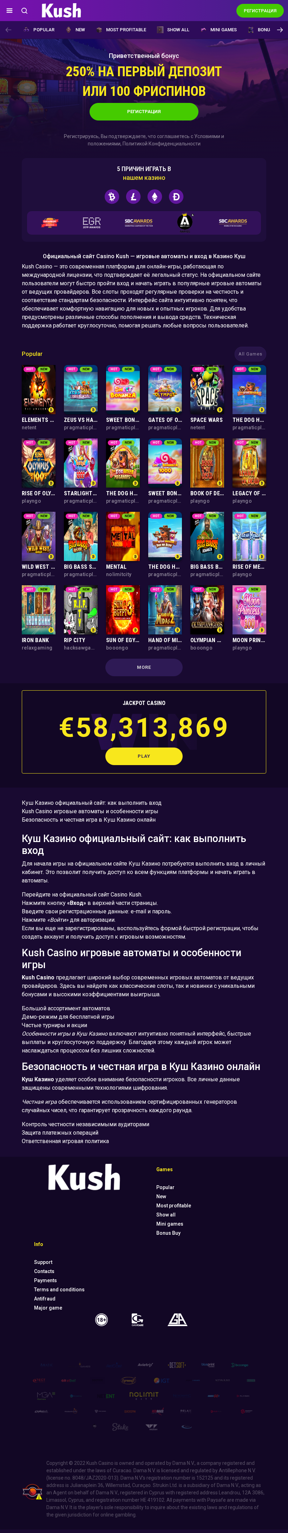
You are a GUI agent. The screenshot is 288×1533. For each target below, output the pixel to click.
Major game (48, 1308)
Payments (45, 1280)
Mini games (223, 29)
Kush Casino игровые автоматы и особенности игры (90, 811)
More (144, 667)
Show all (178, 29)
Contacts (44, 1271)
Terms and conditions (59, 1289)
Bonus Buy (270, 29)
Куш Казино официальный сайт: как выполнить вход (92, 803)
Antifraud (44, 1299)
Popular (43, 29)
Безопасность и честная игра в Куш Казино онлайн (89, 819)
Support (43, 1262)
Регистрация (144, 111)
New (80, 29)
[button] (279, 30)
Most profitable (126, 29)
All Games (250, 354)
